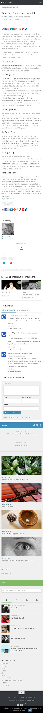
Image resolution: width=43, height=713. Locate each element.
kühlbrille (4, 683)
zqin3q (4, 666)
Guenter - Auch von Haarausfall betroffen (20, 353)
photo (5, 198)
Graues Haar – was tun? (18, 608)
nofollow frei (24, 417)
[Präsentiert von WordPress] (14, 700)
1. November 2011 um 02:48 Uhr (17, 356)
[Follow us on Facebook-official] (40, 425)
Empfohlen (5, 7)
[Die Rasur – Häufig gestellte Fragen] (22, 519)
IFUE (9, 316)
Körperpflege (6, 477)
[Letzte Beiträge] (17, 600)
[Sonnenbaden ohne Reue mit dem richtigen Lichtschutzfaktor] (6, 649)
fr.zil (12, 198)
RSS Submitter (7, 573)
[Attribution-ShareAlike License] (2, 198)
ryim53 (4, 671)
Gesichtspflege (6, 504)
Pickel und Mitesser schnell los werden (23, 628)
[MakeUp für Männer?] (22, 492)
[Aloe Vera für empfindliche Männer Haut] (22, 465)
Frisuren (8, 270)
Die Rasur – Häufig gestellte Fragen (13, 533)
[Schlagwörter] (37, 600)
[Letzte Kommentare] (27, 600)
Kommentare (9, 310)
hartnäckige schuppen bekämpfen (12, 680)
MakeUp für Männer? (8, 506)
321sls (3, 673)
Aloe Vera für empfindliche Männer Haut (15, 479)
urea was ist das (6, 678)
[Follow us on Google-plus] (37, 425)
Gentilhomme (6, 2)
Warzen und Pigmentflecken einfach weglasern (17, 560)
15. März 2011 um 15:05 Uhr (29, 333)
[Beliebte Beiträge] (7, 600)
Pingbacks (23, 310)
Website (6, 405)
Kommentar (7, 384)
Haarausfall (15, 270)
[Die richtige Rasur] (11, 284)
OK (30, 710)
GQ (21, 177)
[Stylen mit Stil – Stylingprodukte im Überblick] (31, 284)
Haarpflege (14, 7)
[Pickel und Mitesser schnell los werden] (6, 629)
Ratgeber (29, 270)
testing (4, 675)
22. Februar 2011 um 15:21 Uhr (20, 316)
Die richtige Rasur (7, 292)
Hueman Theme (31, 700)
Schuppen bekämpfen (18, 638)
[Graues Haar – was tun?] (6, 609)
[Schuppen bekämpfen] (6, 639)
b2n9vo (4, 668)
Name (6, 397)
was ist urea (5, 685)
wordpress (5, 663)
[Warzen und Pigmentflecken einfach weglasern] (22, 546)
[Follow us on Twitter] (34, 425)
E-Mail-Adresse (27, 397)
